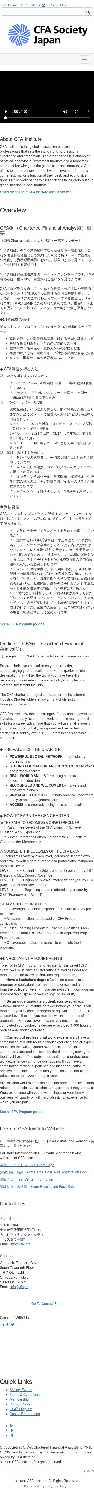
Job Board (9, 5)
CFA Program (21, 1408)
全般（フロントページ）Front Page (27, 1164)
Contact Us (57, 5)
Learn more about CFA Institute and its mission (36, 192)
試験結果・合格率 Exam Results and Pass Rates (38, 1186)
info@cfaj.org (20, 1244)
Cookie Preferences (25, 1413)
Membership (19, 1399)
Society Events (21, 1389)
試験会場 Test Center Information (26, 1179)
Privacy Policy (20, 1404)
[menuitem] (10, 4)
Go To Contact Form (47, 1303)
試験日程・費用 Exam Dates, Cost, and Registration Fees (44, 1172)
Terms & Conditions (25, 1394)
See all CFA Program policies (22, 623)
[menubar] (35, 4)
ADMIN (88, 1471)
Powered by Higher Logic (47, 1486)
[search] (88, 11)
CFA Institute (31, 5)
